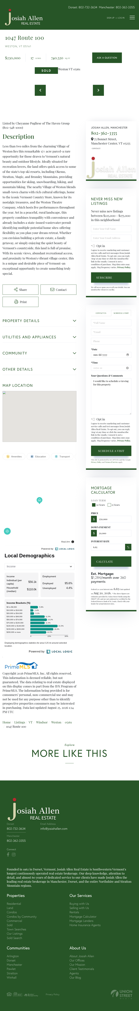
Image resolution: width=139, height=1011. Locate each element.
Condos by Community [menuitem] (21, 916)
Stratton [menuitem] (12, 973)
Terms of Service (111, 462)
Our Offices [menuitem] (77, 960)
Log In (121, 17)
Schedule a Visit (121, 313)
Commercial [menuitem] (14, 921)
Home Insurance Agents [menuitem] (85, 925)
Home (7, 722)
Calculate (104, 561)
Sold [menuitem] (10, 925)
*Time (94, 362)
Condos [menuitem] (12, 912)
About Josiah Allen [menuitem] (82, 956)
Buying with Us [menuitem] (79, 904)
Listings (19, 722)
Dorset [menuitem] (11, 960)
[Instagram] (13, 854)
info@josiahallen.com (53, 829)
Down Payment (101, 527)
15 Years (116, 504)
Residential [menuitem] (14, 904)
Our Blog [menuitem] (75, 977)
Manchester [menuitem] (14, 965)
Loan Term (98, 500)
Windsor (42, 722)
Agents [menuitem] (74, 973)
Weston (56, 722)
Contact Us (96, 148)
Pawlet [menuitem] (11, 969)
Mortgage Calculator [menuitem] (83, 916)
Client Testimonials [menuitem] (82, 969)
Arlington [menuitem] (13, 956)
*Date (94, 349)
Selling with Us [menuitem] (79, 908)
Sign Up (110, 17)
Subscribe (104, 277)
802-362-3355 (125, 7)
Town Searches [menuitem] (16, 929)
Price (94, 513)
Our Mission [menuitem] (77, 965)
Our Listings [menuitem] (15, 933)
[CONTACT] (107, 57)
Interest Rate (100, 541)
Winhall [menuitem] (11, 977)
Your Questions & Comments (107, 375)
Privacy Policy (123, 267)
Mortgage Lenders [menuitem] (81, 921)
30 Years (100, 504)
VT (31, 722)
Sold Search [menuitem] (14, 938)
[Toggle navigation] (132, 17)
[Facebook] (8, 854)
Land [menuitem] (10, 908)
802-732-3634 (88, 7)
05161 (68, 722)
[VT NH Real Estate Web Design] (121, 994)
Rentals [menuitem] (74, 912)
